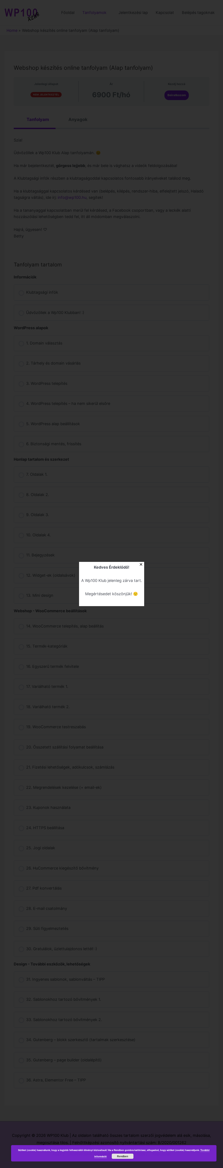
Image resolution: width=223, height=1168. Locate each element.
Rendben (122, 1156)
